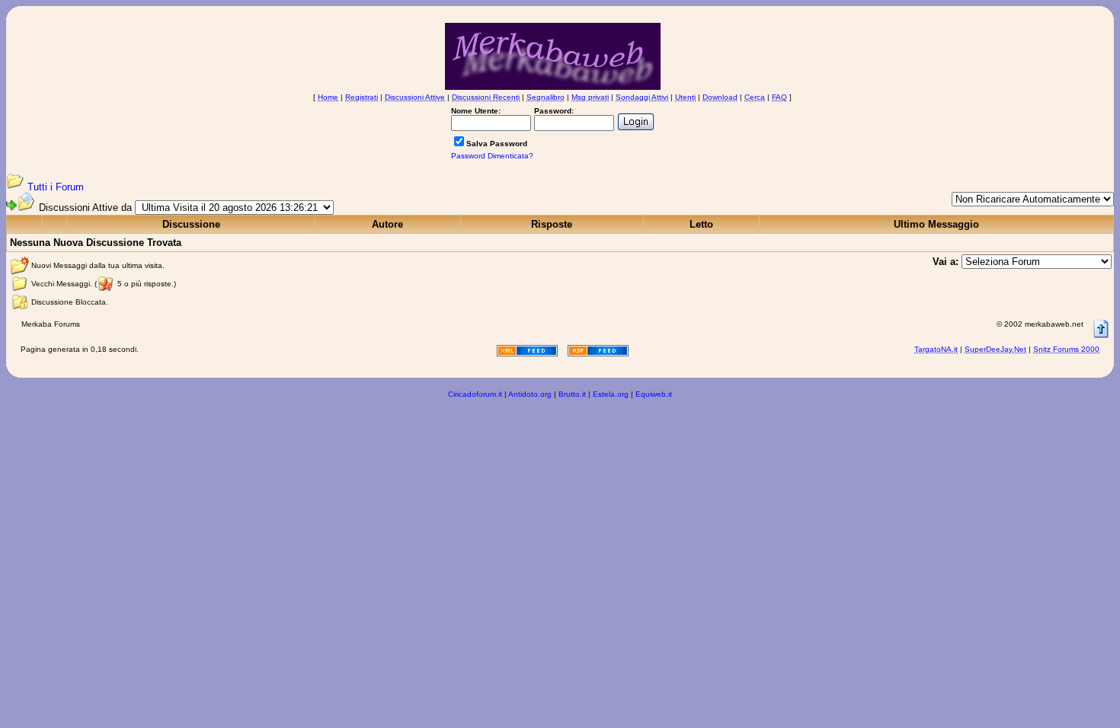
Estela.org (611, 394)
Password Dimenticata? (492, 156)
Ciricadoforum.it (475, 394)
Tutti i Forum (55, 187)
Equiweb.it (653, 394)
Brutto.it (572, 394)
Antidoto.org (530, 394)
